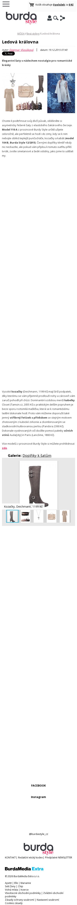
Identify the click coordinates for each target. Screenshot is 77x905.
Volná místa (11, 889)
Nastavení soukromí (48, 899)
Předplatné (51, 857)
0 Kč (71, 4)
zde (4, 448)
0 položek (59, 4)
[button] (71, 464)
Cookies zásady (14, 903)
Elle (16, 883)
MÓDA (21, 33)
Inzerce (25, 889)
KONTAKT (10, 857)
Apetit (8, 883)
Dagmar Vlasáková (21, 50)
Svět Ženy (10, 886)
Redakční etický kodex (30, 857)
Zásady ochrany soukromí (19, 899)
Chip (20, 886)
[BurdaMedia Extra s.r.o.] (24, 869)
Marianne (26, 883)
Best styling (33, 33)
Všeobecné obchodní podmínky (23, 893)
